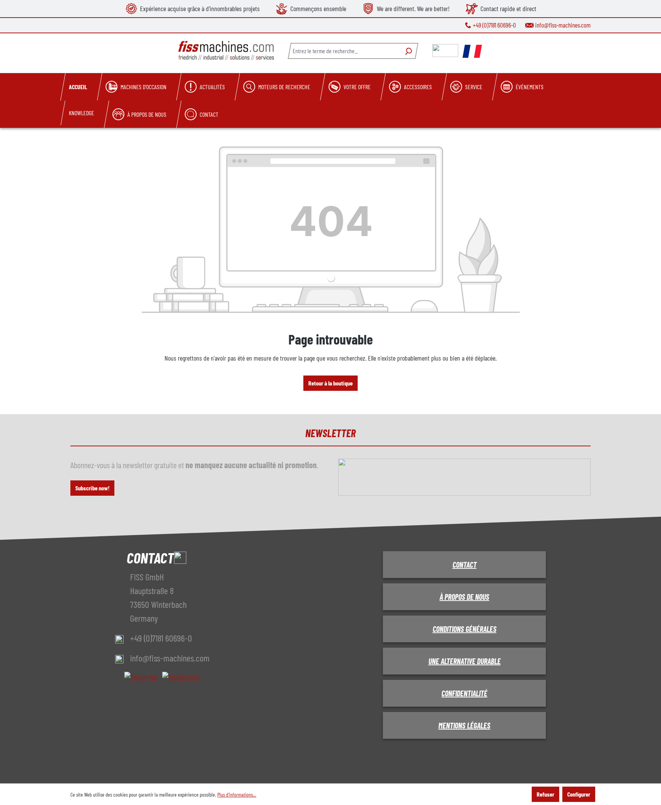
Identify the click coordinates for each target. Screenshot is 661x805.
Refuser (545, 794)
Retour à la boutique (330, 383)
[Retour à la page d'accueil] (226, 50)
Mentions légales (464, 725)
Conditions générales (465, 629)
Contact (465, 564)
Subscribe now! (92, 487)
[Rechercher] (407, 51)
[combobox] (344, 51)
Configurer (578, 794)
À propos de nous (464, 596)
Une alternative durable (464, 661)
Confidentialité (464, 693)
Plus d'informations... (236, 794)
